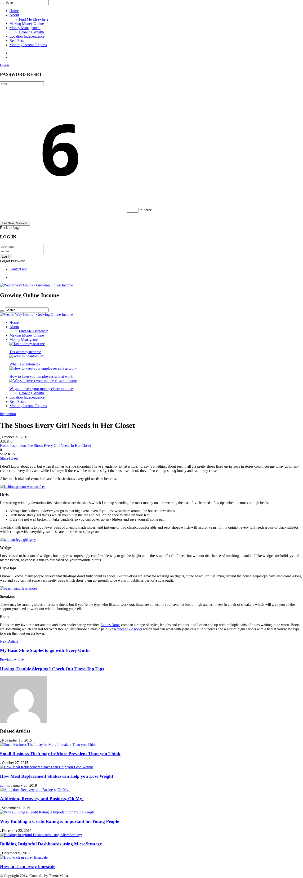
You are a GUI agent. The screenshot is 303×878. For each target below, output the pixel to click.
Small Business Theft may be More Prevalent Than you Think (60, 753)
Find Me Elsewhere (33, 19)
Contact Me (18, 269)
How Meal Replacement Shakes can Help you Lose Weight (56, 776)
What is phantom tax (24, 364)
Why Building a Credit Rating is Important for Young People (59, 821)
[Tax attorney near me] (27, 344)
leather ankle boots (128, 629)
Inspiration (8, 414)
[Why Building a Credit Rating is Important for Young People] (47, 812)
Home (14, 11)
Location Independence (27, 36)
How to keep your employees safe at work (41, 376)
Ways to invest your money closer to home (41, 389)
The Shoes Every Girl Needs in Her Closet (59, 445)
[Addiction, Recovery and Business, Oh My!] (35, 790)
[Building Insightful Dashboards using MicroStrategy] (41, 835)
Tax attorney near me (25, 352)
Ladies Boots (110, 625)
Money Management (24, 28)
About (14, 15)
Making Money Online (26, 24)
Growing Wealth (31, 32)
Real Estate (17, 41)
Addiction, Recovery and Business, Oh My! (42, 798)
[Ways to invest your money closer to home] (43, 381)
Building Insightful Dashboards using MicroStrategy (51, 843)
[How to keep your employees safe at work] (42, 368)
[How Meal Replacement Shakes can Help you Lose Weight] (46, 767)
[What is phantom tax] (26, 356)
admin (4, 785)
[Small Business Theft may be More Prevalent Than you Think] (48, 744)
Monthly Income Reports (28, 45)
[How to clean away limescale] (24, 857)
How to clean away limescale (27, 866)
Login (4, 65)
